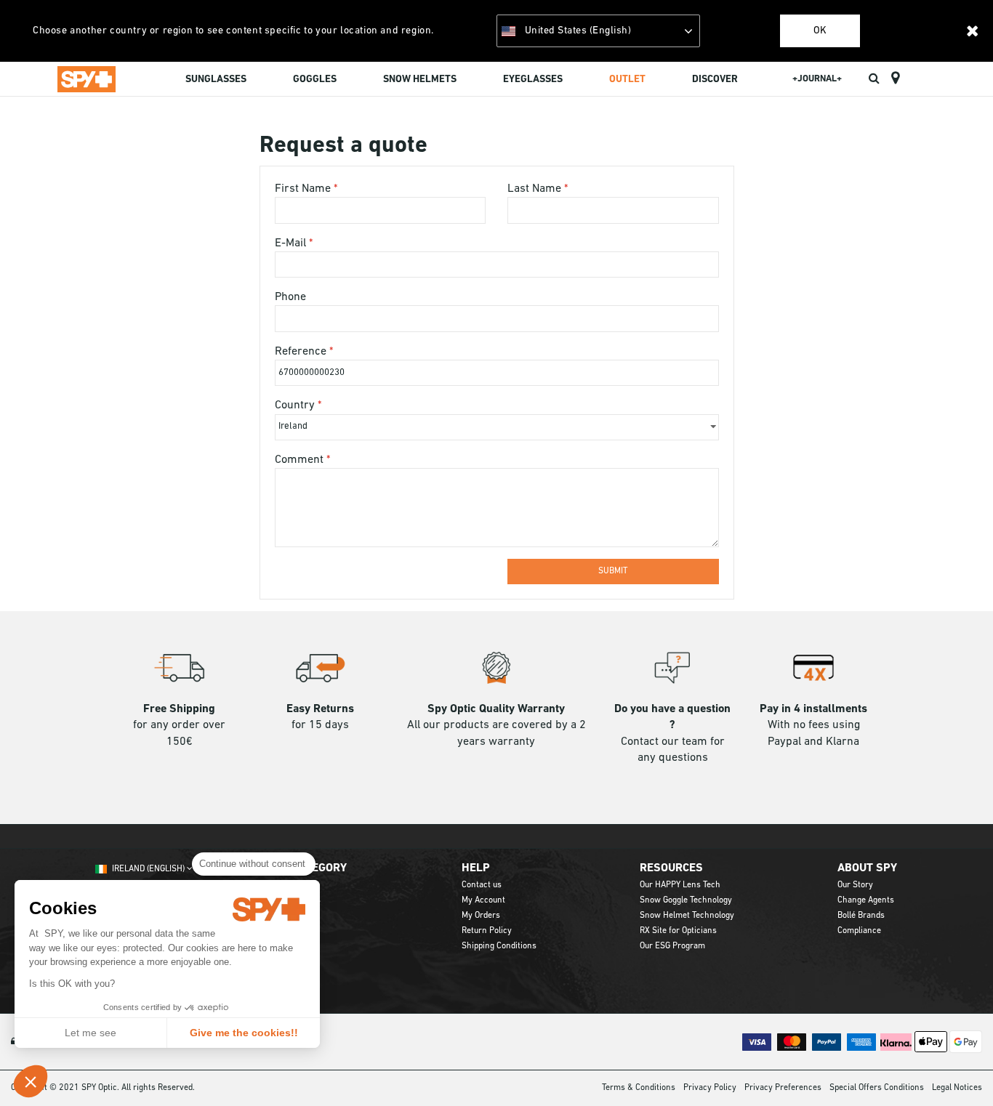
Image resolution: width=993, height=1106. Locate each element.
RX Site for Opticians (678, 931)
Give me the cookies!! (244, 1032)
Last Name (535, 189)
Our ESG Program (672, 946)
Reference (302, 352)
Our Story (855, 885)
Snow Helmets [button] (420, 79)
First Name (304, 189)
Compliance (859, 931)
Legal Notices (957, 1087)
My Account (483, 900)
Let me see (90, 1032)
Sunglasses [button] (215, 79)
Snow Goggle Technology (686, 900)
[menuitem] (216, 81)
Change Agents (865, 900)
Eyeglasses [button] (533, 79)
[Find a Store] (895, 78)
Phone (290, 297)
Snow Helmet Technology (687, 915)
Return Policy (487, 931)
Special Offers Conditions (876, 1087)
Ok (820, 30)
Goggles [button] (315, 79)
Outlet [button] (627, 79)
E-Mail (292, 243)
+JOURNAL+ (817, 79)
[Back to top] (959, 1069)
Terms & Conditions (638, 1087)
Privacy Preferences (782, 1087)
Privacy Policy (709, 1087)
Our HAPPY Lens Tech (680, 885)
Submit (612, 571)
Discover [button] (715, 79)
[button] (30, 1081)
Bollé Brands (861, 915)
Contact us (482, 885)
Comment (300, 460)
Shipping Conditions (499, 946)
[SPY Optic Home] (86, 78)
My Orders (481, 915)
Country (296, 405)
